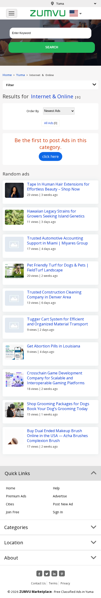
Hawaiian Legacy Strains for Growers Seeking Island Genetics (56, 214)
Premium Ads (16, 496)
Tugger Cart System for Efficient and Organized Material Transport (57, 321)
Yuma (20, 75)
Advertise (60, 496)
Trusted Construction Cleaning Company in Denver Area (54, 294)
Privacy (65, 583)
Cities (10, 504)
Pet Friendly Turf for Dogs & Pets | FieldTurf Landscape (58, 268)
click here (50, 156)
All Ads (48, 123)
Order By (33, 111)
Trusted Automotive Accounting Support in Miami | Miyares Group (57, 241)
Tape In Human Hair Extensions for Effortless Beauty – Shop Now (58, 187)
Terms (53, 583)
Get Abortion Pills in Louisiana (53, 346)
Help (56, 488)
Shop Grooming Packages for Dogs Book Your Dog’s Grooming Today (58, 406)
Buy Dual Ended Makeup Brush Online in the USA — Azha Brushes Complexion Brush (57, 435)
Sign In (58, 512)
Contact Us (38, 583)
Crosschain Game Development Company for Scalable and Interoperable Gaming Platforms (56, 378)
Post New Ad (63, 504)
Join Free (12, 512)
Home (7, 75)
